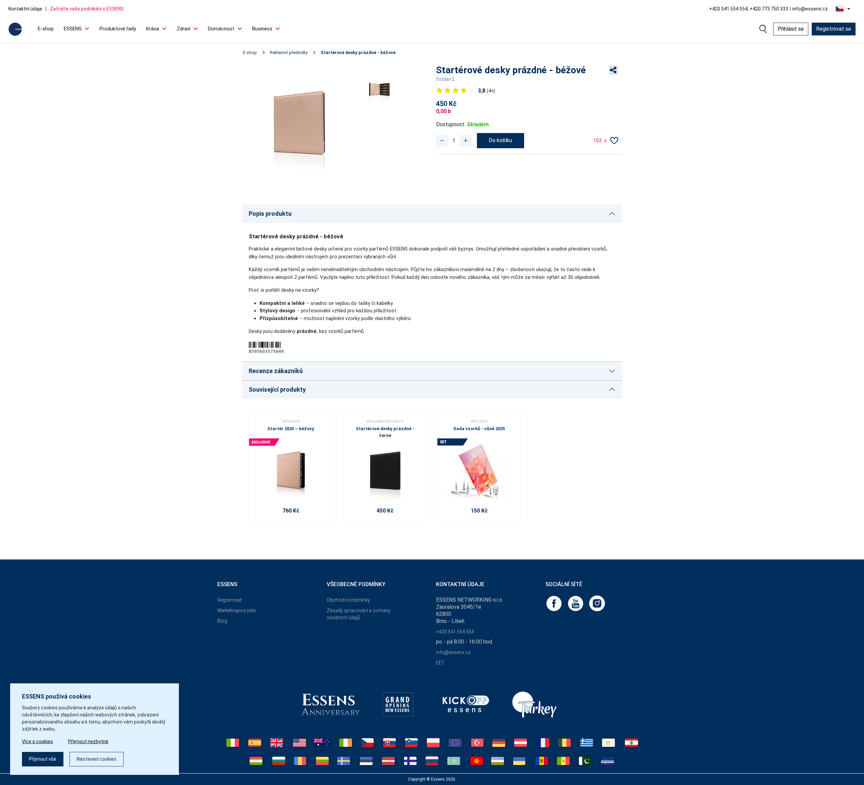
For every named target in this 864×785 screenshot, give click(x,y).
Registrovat (229, 600)
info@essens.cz (810, 8)
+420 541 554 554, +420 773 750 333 (748, 8)
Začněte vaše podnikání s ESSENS (87, 8)
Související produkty (277, 389)
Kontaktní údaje (25, 8)
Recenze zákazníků (276, 370)
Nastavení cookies (96, 759)
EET (440, 662)
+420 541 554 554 (455, 631)
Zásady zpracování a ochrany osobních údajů (358, 614)
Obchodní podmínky (348, 600)
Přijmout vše (42, 759)
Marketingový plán (236, 610)
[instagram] (597, 603)
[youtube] (576, 603)
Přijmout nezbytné (88, 741)
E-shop (46, 29)
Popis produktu (270, 213)
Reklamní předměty (288, 52)
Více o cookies (37, 741)
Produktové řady (118, 29)
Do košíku (500, 140)
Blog (222, 621)
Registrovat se (833, 29)
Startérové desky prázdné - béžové (358, 52)
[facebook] (554, 603)
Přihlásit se (791, 29)
